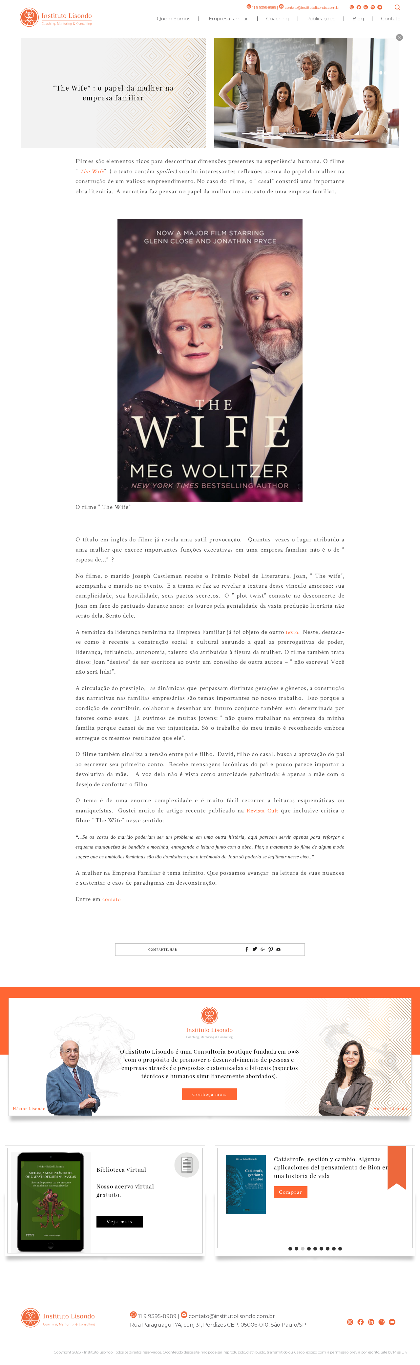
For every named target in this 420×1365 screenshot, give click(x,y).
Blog (358, 19)
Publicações (320, 19)
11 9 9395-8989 (263, 8)
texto (291, 632)
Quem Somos (173, 19)
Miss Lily (400, 1352)
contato (111, 899)
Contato (391, 19)
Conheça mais (209, 1094)
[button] (290, 1248)
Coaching (277, 19)
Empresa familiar (228, 19)
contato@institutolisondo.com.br (312, 8)
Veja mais (119, 1221)
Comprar (291, 1191)
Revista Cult (262, 810)
